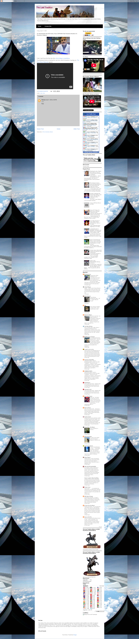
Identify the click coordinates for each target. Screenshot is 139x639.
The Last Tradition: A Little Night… (89, 146)
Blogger (75, 634)
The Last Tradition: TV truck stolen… (90, 132)
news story (42, 93)
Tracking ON (95, 152)
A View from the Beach (89, 505)
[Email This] (53, 91)
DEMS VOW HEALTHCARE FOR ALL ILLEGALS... (95, 262)
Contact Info (48, 26)
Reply (42, 103)
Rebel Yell (92, 397)
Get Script (86, 152)
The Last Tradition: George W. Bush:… (90, 143)
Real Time (90, 152)
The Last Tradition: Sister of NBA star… (91, 117)
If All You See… (87, 488)
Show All (100, 526)
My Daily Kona (87, 274)
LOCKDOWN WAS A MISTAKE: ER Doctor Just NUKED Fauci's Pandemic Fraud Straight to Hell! (95, 230)
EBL (85, 305)
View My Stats (86, 166)
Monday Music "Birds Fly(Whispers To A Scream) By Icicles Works (95, 276)
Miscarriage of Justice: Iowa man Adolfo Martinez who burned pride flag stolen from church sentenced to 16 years (95, 185)
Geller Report (87, 457)
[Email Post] (51, 91)
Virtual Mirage (87, 287)
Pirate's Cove (87, 487)
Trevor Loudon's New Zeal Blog (91, 478)
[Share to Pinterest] (59, 91)
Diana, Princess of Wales (95, 306)
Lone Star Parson (88, 396)
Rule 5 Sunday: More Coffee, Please (91, 327)
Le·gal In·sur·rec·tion (89, 349)
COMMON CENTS (88, 371)
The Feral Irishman (88, 445)
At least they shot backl (89, 497)
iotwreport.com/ (88, 389)
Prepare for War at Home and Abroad (91, 479)
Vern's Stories (87, 407)
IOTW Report (87, 382)
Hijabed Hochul (87, 458)
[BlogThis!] (55, 91)
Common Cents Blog (89, 359)
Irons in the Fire (88, 517)
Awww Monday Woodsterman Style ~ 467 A (95, 298)
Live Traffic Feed (91, 114)
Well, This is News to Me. (89, 408)
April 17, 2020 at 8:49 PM (51, 99)
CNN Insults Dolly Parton (89, 383)
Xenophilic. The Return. (89, 427)
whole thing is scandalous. (62, 58)
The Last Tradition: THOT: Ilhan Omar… (90, 129)
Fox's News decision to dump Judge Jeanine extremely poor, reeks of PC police (95, 222)
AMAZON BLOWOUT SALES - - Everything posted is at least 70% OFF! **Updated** (92, 362)
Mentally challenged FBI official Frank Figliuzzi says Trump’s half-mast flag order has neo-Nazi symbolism (95, 196)
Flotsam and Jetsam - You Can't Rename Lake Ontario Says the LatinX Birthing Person (92, 508)
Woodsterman (87, 296)
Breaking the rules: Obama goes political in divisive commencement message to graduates (95, 173)
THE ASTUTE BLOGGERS (90, 466)
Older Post (76, 129)
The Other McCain (88, 326)
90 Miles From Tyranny (89, 336)
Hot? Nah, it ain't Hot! (94, 316)
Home (39, 26)
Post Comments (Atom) (48, 131)
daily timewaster (88, 436)
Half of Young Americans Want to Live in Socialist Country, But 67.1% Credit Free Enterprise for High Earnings (95, 242)
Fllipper (86, 288)
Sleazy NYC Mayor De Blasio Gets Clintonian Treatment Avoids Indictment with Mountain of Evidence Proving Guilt (96, 212)
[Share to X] (56, 91)
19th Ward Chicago (88, 496)
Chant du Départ (88, 314)
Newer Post (40, 129)
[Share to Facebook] (57, 91)
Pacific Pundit (87, 416)
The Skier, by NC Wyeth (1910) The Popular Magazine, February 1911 (95, 439)
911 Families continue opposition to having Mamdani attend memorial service (91, 469)
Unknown (43, 99)
